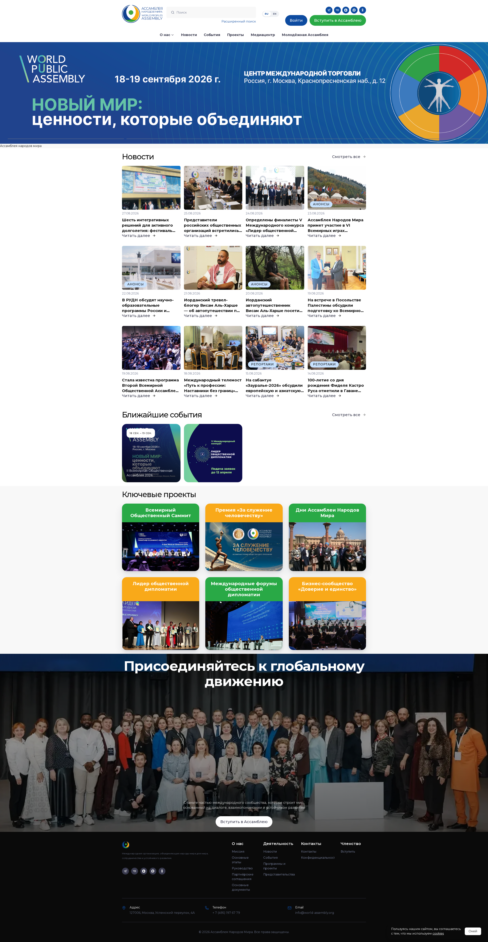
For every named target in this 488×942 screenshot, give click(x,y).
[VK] (337, 10)
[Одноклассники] (362, 10)
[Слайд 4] (422, 138)
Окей (473, 931)
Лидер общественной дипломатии (161, 586)
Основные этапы (240, 860)
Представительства (279, 874)
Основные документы (241, 887)
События (270, 857)
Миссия (238, 851)
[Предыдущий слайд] (61, 93)
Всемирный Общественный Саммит (160, 512)
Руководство (242, 868)
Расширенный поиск (239, 21)
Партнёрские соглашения (242, 877)
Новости (270, 851)
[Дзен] (345, 10)
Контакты (308, 851)
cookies (438, 933)
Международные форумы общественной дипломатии (244, 589)
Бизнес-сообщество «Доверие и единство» (327, 586)
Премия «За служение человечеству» (243, 512)
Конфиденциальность (318, 857)
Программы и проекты (274, 866)
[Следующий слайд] (427, 93)
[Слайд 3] (303, 138)
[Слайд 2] (184, 138)
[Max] (354, 10)
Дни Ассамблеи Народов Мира (327, 512)
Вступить (348, 851)
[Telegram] (329, 10)
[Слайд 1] (66, 138)
